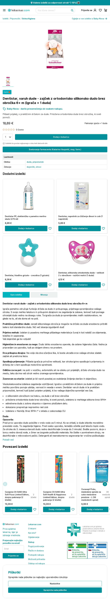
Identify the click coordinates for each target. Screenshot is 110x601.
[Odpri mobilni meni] (4, 10)
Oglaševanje (33, 537)
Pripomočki (15, 18)
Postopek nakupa (36, 555)
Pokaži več (8, 439)
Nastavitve (55, 583)
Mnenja (44, 295)
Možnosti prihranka (36, 559)
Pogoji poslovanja (36, 546)
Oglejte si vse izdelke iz (88, 18)
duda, (30, 162)
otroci (38, 167)
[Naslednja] (104, 484)
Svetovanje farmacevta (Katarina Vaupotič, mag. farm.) (55, 149)
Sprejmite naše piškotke (55, 590)
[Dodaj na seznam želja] (50, 228)
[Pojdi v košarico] (105, 10)
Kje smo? (32, 533)
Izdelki (6, 18)
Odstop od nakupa (36, 563)
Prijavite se (13, 556)
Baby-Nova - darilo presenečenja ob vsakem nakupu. (35, 108)
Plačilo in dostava (36, 550)
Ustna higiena (28, 18)
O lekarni (32, 528)
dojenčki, (31, 167)
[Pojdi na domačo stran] (19, 10)
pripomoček (38, 162)
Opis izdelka (16, 295)
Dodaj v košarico (61, 137)
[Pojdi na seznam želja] (100, 10)
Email (6, 549)
